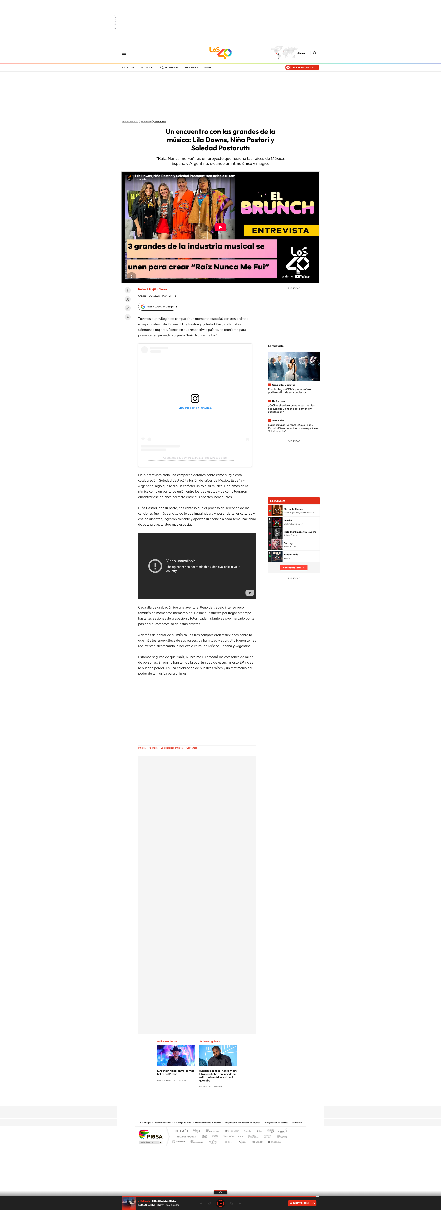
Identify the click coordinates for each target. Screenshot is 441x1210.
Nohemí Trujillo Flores (152, 289)
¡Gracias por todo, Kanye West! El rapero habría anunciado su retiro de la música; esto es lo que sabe (218, 1075)
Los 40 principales (197, 1131)
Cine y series (191, 67)
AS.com (258, 1131)
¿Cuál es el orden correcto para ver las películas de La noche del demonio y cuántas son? (291, 408)
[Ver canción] (277, 510)
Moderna (196, 1141)
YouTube (210, 1099)
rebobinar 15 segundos (209, 1203)
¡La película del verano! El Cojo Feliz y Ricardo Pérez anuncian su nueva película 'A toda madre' (293, 428)
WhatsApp (128, 308)
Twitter (128, 299)
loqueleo (257, 1141)
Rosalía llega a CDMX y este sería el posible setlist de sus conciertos (289, 390)
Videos (207, 67)
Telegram (128, 317)
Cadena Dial (241, 1135)
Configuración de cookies (276, 1122)
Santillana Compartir (232, 1131)
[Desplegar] (220, 1191)
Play (220, 1203)
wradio (214, 1135)
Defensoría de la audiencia (208, 1122)
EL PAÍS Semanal (253, 1135)
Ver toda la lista (292, 567)
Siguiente (240, 1203)
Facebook (128, 290)
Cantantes (191, 747)
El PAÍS (181, 1131)
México (301, 53)
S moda (242, 1141)
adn (269, 1131)
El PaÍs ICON (228, 1141)
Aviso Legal (145, 1122)
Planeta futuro (266, 1135)
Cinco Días (228, 1135)
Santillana (213, 1131)
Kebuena (279, 1135)
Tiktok (203, 1099)
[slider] (220, 1196)
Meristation (274, 1141)
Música (142, 747)
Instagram (217, 1099)
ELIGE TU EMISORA (301, 1203)
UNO (204, 1135)
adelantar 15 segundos (231, 1203)
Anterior (201, 1203)
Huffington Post (185, 1135)
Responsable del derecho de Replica (242, 1122)
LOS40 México (220, 53)
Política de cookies (164, 1122)
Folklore (153, 747)
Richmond (179, 1141)
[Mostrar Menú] (126, 52)
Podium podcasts (213, 1141)
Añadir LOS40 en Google (160, 306)
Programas (171, 67)
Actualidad (147, 67)
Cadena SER (247, 1131)
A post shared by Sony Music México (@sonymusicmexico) (195, 457)
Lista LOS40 (128, 67)
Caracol (282, 1131)
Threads (237, 1099)
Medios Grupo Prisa (150, 1142)
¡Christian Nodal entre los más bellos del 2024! (175, 1072)
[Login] (315, 53)
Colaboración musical (172, 747)
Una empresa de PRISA (150, 1134)
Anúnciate (297, 1122)
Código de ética (183, 1122)
